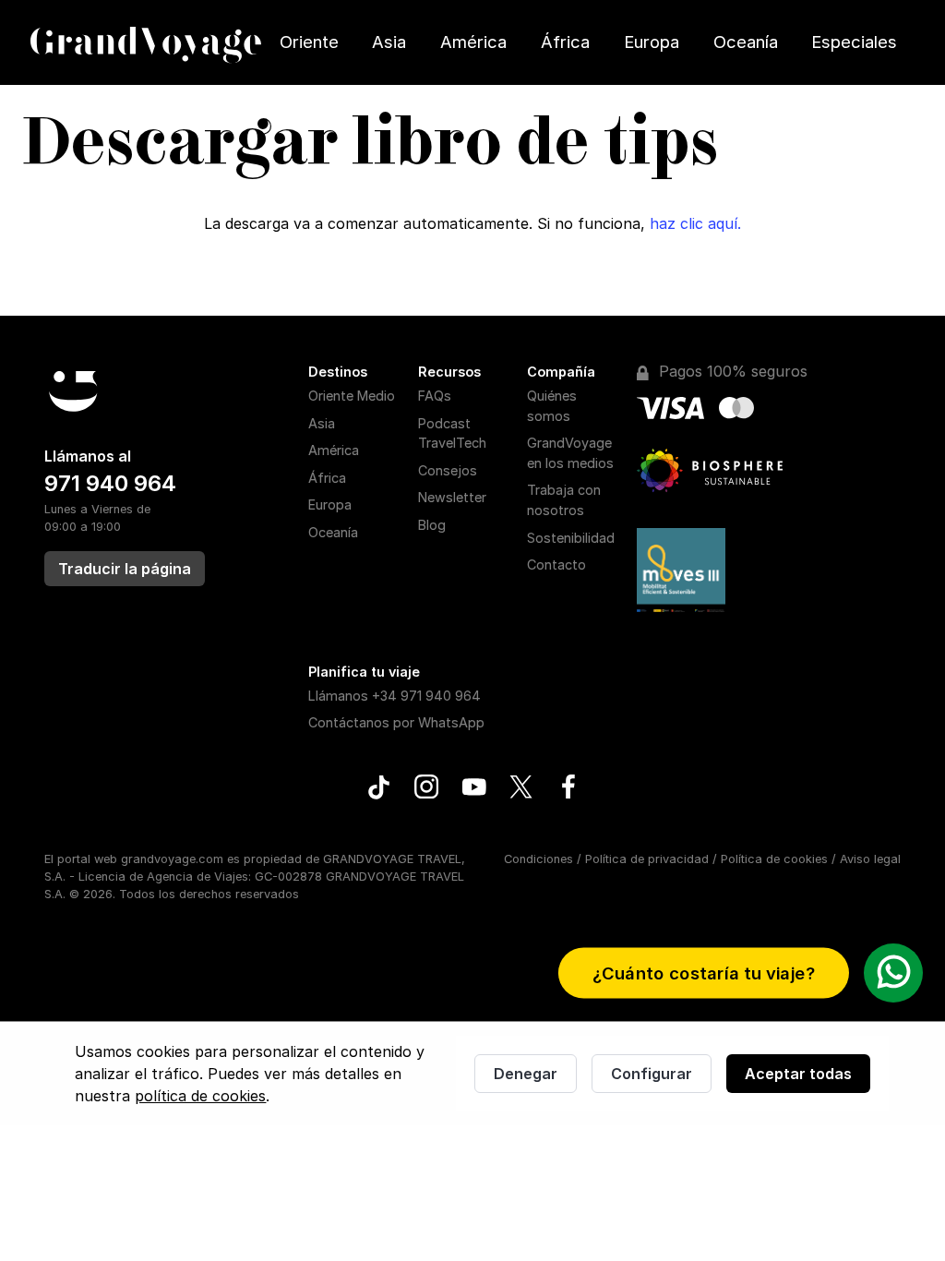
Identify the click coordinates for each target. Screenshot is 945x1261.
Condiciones (538, 859)
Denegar (525, 1073)
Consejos (447, 470)
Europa (651, 41)
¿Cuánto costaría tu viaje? (703, 973)
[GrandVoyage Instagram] (426, 789)
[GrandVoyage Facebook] (568, 789)
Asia (389, 41)
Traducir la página (124, 568)
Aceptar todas (798, 1073)
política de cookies (200, 1096)
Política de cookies (774, 859)
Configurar (651, 1073)
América (473, 41)
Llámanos (394, 695)
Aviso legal (870, 859)
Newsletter (452, 497)
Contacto (556, 564)
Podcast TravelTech (452, 433)
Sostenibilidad (571, 538)
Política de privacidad (647, 859)
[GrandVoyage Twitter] (520, 789)
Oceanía (745, 41)
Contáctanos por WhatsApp (396, 722)
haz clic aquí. (695, 223)
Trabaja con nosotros (564, 500)
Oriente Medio (351, 395)
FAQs (434, 395)
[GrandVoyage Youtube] (473, 789)
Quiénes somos (552, 406)
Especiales (854, 41)
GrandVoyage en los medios (570, 453)
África (565, 41)
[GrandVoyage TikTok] (378, 790)
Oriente (309, 41)
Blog (432, 525)
